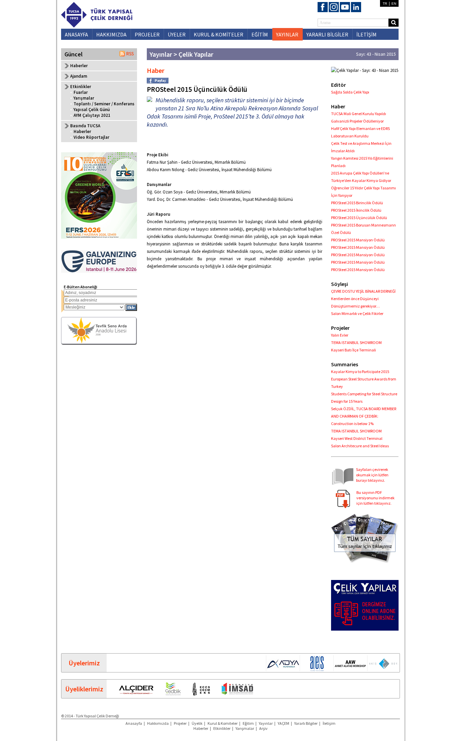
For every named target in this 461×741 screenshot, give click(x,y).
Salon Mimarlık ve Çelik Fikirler (357, 313)
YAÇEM (283, 723)
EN (393, 3)
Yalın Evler (339, 335)
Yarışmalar (84, 98)
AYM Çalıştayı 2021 (92, 115)
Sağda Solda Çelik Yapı (350, 92)
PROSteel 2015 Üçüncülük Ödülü (359, 217)
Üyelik (197, 723)
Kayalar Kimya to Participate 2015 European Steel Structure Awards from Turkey (363, 379)
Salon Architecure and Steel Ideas (360, 445)
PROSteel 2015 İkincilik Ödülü (356, 210)
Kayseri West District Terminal (356, 438)
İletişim (329, 723)
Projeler (180, 723)
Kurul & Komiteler (223, 723)
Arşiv (263, 728)
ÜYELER (177, 34)
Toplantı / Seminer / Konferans (104, 104)
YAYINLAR (287, 34)
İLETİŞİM (366, 34)
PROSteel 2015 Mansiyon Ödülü (358, 239)
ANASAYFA (76, 34)
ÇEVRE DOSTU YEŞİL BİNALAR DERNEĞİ (363, 291)
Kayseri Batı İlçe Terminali (353, 349)
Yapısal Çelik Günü (92, 109)
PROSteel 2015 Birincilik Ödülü (357, 202)
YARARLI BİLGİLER (327, 34)
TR (385, 3)
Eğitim (248, 723)
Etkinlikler (222, 728)
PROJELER (147, 34)
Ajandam (78, 76)
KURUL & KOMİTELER (218, 34)
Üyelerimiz (84, 663)
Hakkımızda (158, 723)
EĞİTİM (259, 34)
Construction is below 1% (352, 423)
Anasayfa (134, 723)
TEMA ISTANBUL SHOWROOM (356, 342)
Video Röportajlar (91, 137)
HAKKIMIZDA (111, 34)
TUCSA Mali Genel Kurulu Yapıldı (358, 113)
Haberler (79, 66)
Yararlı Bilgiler (306, 723)
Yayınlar (266, 723)
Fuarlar (81, 92)
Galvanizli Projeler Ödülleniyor (357, 121)
